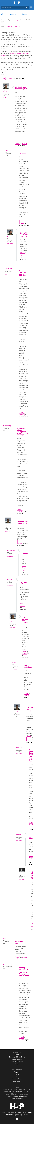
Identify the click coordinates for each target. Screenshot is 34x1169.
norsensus (9, 268)
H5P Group (28, 1112)
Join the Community (15, 1092)
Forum (17, 1064)
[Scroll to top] (17, 1120)
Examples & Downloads (17, 1057)
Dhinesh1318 (7, 965)
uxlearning (14, 20)
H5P (17, 1106)
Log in (3, 78)
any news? (31, 838)
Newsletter (17, 1081)
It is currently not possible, (25, 619)
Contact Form (17, 1079)
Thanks (25, 553)
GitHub (17, 1077)
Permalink (5, 97)
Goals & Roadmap (17, 1062)
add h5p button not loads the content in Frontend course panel (24, 972)
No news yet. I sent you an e (22, 523)
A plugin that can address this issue (23, 273)
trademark (18, 1112)
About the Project (17, 1099)
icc (19, 873)
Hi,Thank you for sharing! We (21, 88)
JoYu (4, 939)
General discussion (13, 26)
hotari (9, 579)
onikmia (19, 747)
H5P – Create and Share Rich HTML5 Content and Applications (17, 3)
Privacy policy (10, 1115)
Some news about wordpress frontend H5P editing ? (22, 431)
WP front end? (23, 583)
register (10, 78)
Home (17, 1055)
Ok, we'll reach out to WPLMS (24, 234)
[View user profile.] (6, 89)
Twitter (17, 1074)
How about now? (19, 942)
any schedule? (28, 666)
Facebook (17, 1072)
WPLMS (22, 153)
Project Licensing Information (17, 1096)
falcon (5, 91)
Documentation (17, 1059)
